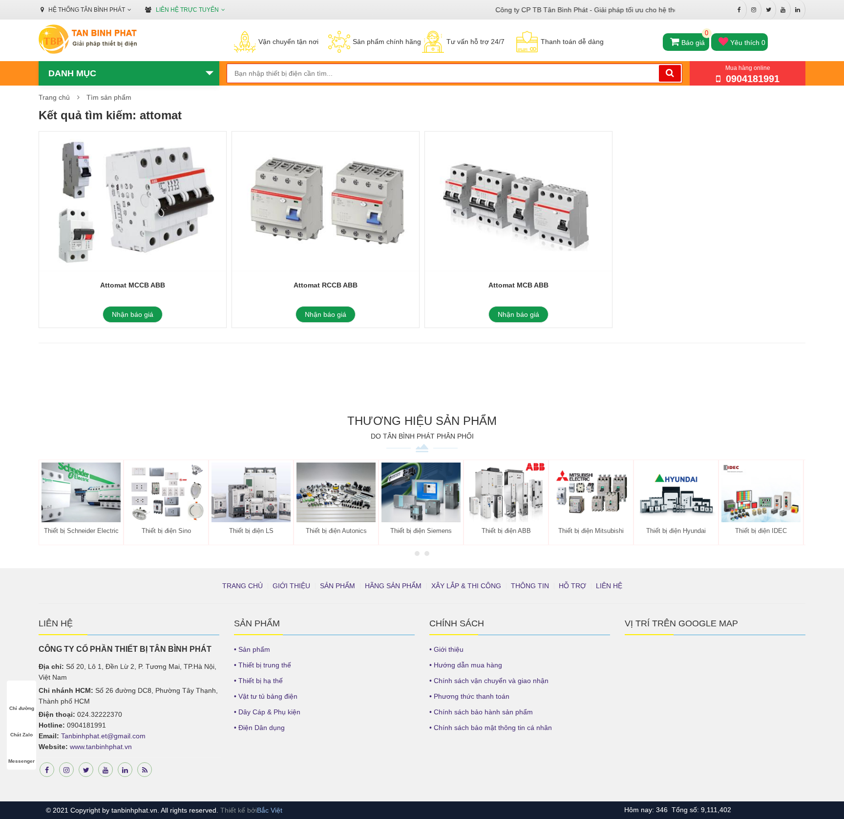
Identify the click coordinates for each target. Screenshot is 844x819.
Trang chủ (54, 97)
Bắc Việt (269, 810)
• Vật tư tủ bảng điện (265, 696)
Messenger (21, 761)
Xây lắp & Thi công (466, 586)
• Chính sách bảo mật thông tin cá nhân (490, 727)
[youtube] (105, 769)
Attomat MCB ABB (518, 285)
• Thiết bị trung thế (262, 665)
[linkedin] (125, 769)
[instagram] (66, 769)
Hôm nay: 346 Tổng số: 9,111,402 (677, 810)
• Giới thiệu (446, 649)
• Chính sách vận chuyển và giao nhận (489, 681)
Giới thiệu (291, 586)
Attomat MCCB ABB (132, 285)
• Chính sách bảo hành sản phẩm (481, 712)
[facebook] (47, 769)
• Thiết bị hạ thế (258, 681)
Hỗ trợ (572, 586)
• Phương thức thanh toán (469, 696)
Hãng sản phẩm (393, 586)
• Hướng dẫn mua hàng (465, 665)
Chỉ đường (21, 708)
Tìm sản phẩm (108, 97)
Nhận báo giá (132, 314)
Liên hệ (609, 586)
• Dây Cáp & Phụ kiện (267, 712)
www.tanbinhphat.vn (101, 747)
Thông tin (530, 586)
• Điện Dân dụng (259, 727)
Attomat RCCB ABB (326, 285)
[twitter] (86, 769)
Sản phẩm (337, 586)
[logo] (88, 40)
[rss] (144, 769)
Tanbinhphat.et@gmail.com (103, 736)
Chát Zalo (21, 734)
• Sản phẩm (252, 649)
